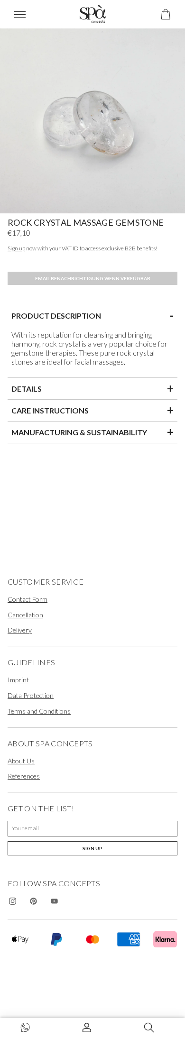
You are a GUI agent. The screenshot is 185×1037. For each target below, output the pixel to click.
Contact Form (27, 599)
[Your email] (92, 828)
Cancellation (25, 615)
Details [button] (92, 388)
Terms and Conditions (39, 711)
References (24, 776)
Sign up (16, 248)
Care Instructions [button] (92, 410)
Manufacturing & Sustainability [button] (92, 432)
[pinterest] (33, 901)
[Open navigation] (26, 14)
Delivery (20, 630)
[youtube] (54, 901)
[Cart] (166, 14)
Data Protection (31, 695)
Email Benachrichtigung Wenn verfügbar (92, 278)
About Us (21, 761)
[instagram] (12, 901)
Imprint (18, 680)
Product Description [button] (92, 315)
